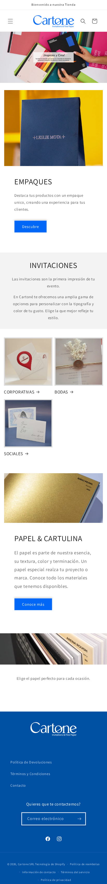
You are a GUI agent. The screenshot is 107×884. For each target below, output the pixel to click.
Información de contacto (39, 872)
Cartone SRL (26, 864)
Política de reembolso (85, 864)
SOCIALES (13, 453)
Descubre (30, 226)
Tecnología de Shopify (50, 864)
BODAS (61, 392)
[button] (10, 21)
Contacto (18, 785)
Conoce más (33, 604)
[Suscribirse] (79, 818)
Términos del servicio (75, 872)
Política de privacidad (56, 880)
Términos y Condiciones (30, 773)
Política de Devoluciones (31, 762)
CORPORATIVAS (19, 392)
